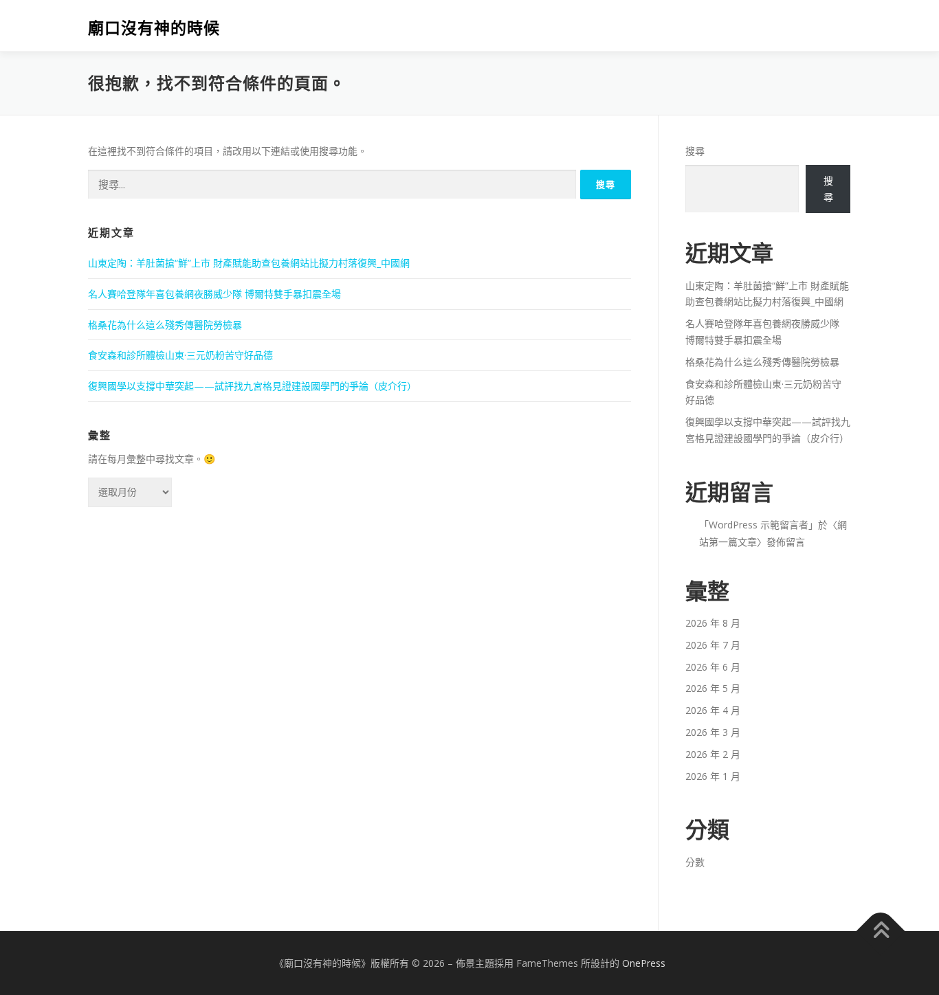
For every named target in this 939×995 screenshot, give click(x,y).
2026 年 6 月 (712, 666)
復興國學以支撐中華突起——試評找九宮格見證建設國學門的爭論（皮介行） (252, 385)
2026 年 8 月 (712, 622)
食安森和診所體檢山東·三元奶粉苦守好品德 (180, 354)
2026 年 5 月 (712, 688)
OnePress (643, 963)
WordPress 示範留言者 (758, 524)
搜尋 (695, 150)
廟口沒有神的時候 (154, 28)
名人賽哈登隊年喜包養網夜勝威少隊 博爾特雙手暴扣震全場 (214, 293)
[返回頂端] (881, 930)
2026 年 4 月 (712, 710)
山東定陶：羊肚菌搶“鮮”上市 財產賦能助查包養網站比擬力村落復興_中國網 (249, 262)
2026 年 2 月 (712, 754)
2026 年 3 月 (712, 732)
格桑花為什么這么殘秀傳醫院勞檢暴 (165, 324)
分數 (695, 862)
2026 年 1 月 (712, 776)
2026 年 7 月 (712, 644)
